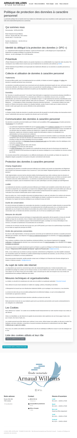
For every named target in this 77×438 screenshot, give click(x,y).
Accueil (31, 4)
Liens (56, 4)
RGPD (60, 64)
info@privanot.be (53, 249)
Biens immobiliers (40, 4)
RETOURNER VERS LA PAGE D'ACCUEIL (15, 347)
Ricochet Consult (61, 281)
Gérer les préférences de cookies (15, 339)
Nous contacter (64, 4)
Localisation (8, 404)
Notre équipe (50, 4)
